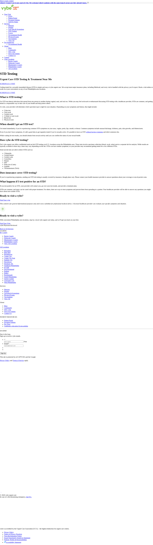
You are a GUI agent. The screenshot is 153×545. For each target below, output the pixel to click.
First (25, 341)
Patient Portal (12, 18)
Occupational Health (15, 35)
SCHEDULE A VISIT (7, 84)
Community (12, 50)
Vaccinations (12, 39)
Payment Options (14, 20)
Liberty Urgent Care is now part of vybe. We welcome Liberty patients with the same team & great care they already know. (43, 3)
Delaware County (14, 63)
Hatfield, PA (8, 260)
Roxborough (8, 275)
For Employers (9, 42)
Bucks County (13, 61)
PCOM (6, 267)
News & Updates (14, 54)
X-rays (10, 33)
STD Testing (12, 31)
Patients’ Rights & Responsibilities (15, 540)
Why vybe (11, 52)
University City (9, 280)
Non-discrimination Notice (13, 536)
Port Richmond (9, 269)
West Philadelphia (10, 282)
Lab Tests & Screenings (16, 29)
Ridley (6, 273)
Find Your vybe (5, 200)
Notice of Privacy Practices (13, 534)
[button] (88, 2)
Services (7, 24)
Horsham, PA (8, 264)
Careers (6, 57)
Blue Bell (7, 252)
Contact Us (12, 55)
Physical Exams (13, 37)
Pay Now (7, 324)
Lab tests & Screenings (11, 293)
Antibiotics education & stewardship (16, 326)
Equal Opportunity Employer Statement (17, 538)
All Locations (12, 69)
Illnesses (11, 25)
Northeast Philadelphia (11, 266)
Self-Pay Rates (13, 22)
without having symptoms (94, 132)
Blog (10, 48)
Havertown (8, 262)
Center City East (9, 258)
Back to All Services (6, 229)
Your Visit (7, 14)
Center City (8, 256)
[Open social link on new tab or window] (0, 491)
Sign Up (3, 353)
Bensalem (7, 251)
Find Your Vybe (5, 223)
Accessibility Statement (13, 542)
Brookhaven (8, 254)
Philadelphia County (15, 67)
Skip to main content (7, 1)
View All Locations (10, 243)
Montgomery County (15, 65)
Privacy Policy (5, 360)
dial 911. (29, 497)
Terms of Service (18, 360)
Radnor (6, 271)
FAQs (10, 16)
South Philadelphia (10, 277)
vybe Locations (9, 59)
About (6, 46)
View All (11, 40)
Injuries (10, 27)
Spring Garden (9, 279)
